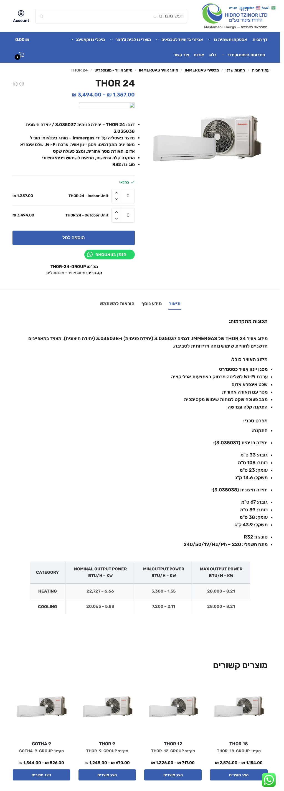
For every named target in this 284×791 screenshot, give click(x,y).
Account (21, 20)
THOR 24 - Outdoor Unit (86, 215)
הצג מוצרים (238, 774)
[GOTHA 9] (41, 707)
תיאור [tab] (175, 303)
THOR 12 (173, 743)
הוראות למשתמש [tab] (117, 303)
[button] (24, 47)
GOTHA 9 (41, 743)
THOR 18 (238, 743)
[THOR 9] (107, 707)
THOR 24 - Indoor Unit (88, 195)
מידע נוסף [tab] (151, 303)
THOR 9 (107, 743)
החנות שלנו (235, 70)
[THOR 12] (15, 84)
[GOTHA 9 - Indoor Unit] (21, 84)
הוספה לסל (73, 237)
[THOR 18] (238, 707)
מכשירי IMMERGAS (202, 70)
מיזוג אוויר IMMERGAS (158, 70)
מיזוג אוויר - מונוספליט (113, 70)
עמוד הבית (261, 70)
